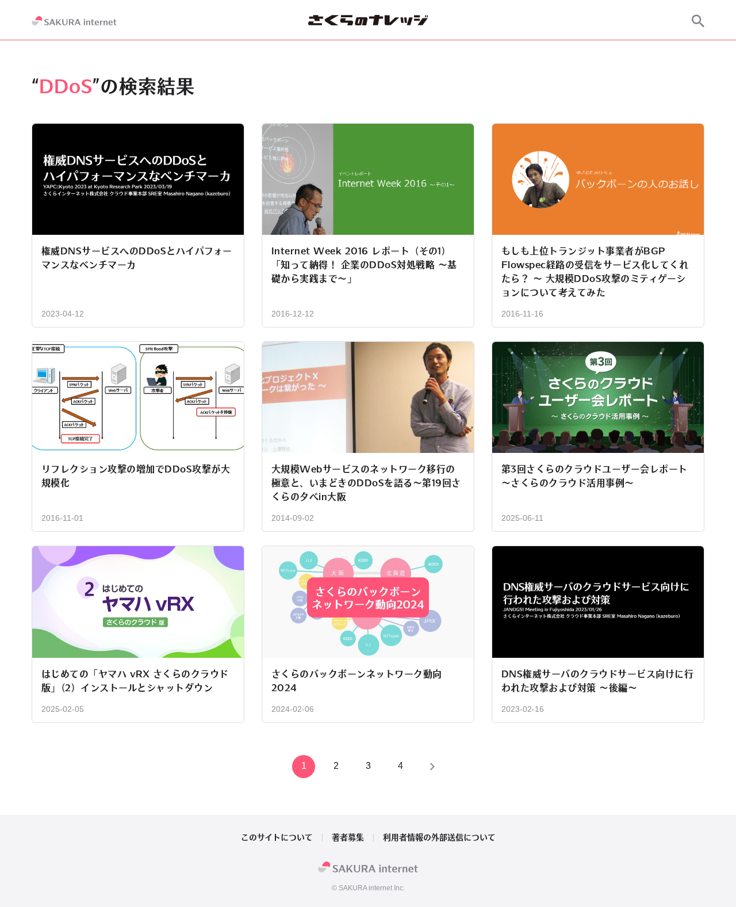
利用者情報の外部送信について (439, 837)
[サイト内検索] (698, 21)
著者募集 (348, 837)
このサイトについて (277, 837)
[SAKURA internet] (74, 20)
